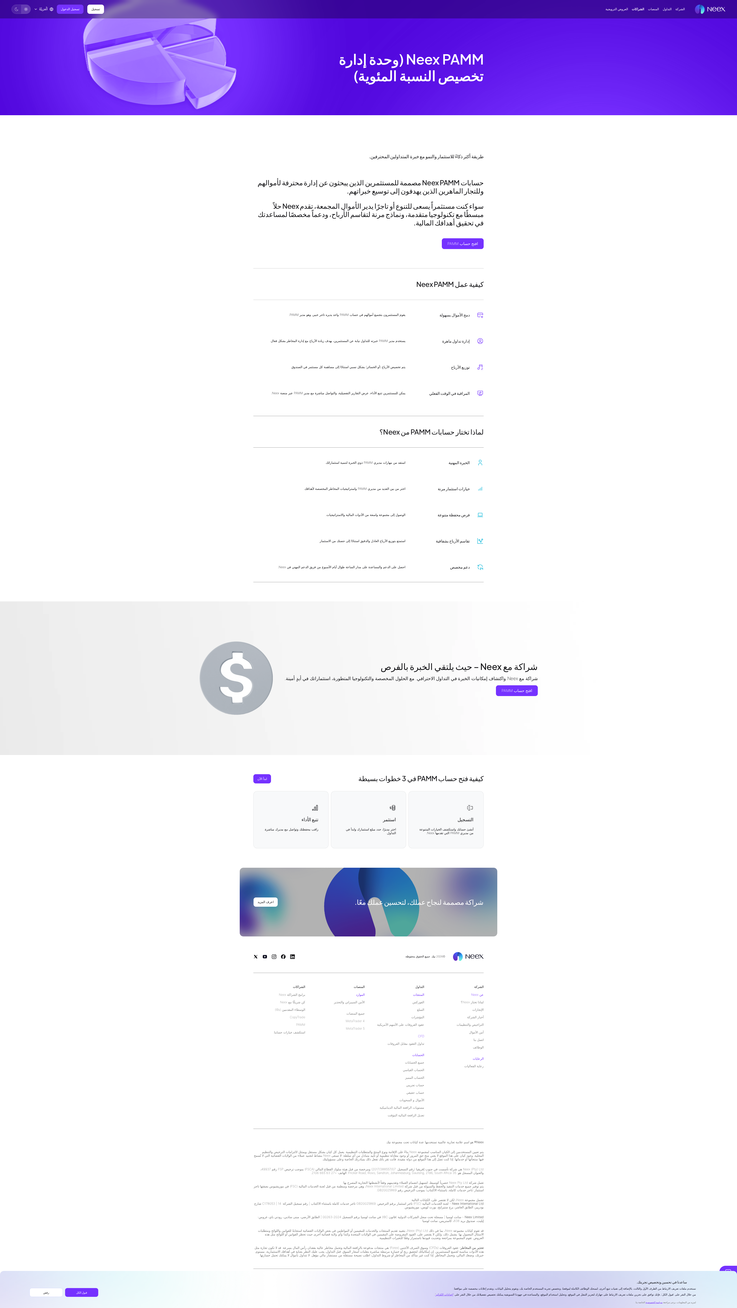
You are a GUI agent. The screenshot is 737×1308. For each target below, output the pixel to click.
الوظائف (478, 1047)
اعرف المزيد (266, 902)
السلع (420, 1010)
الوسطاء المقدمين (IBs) (290, 1010)
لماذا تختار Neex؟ (472, 1002)
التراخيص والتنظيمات (470, 1025)
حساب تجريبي (415, 1085)
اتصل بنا (478, 1040)
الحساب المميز (414, 1078)
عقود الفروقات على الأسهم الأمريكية (400, 1025)
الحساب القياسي (413, 1070)
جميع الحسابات (414, 1062)
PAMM (300, 1025)
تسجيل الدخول (70, 9)
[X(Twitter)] (255, 956)
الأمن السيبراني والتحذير (349, 1002)
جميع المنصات (355, 1013)
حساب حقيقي (415, 1092)
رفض (46, 1292)
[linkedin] (292, 956)
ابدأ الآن (262, 779)
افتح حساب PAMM (462, 243)
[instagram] (274, 956)
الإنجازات (478, 1010)
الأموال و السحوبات (411, 1100)
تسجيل (95, 9)
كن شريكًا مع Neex (292, 1002)
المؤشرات (417, 1017)
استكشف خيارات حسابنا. (289, 1032)
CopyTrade (297, 1017)
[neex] (710, 9)
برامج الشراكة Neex (292, 995)
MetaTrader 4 (355, 1021)
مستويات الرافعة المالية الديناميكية (402, 1107)
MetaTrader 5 (355, 1028)
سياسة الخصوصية (654, 1302)
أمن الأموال (476, 1032)
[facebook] (283, 956)
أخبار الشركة (475, 1017)
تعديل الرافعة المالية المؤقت (406, 1115)
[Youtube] (265, 956)
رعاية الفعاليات (474, 1066)
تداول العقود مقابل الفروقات (406, 1044)
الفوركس (418, 1002)
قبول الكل (81, 1292)
